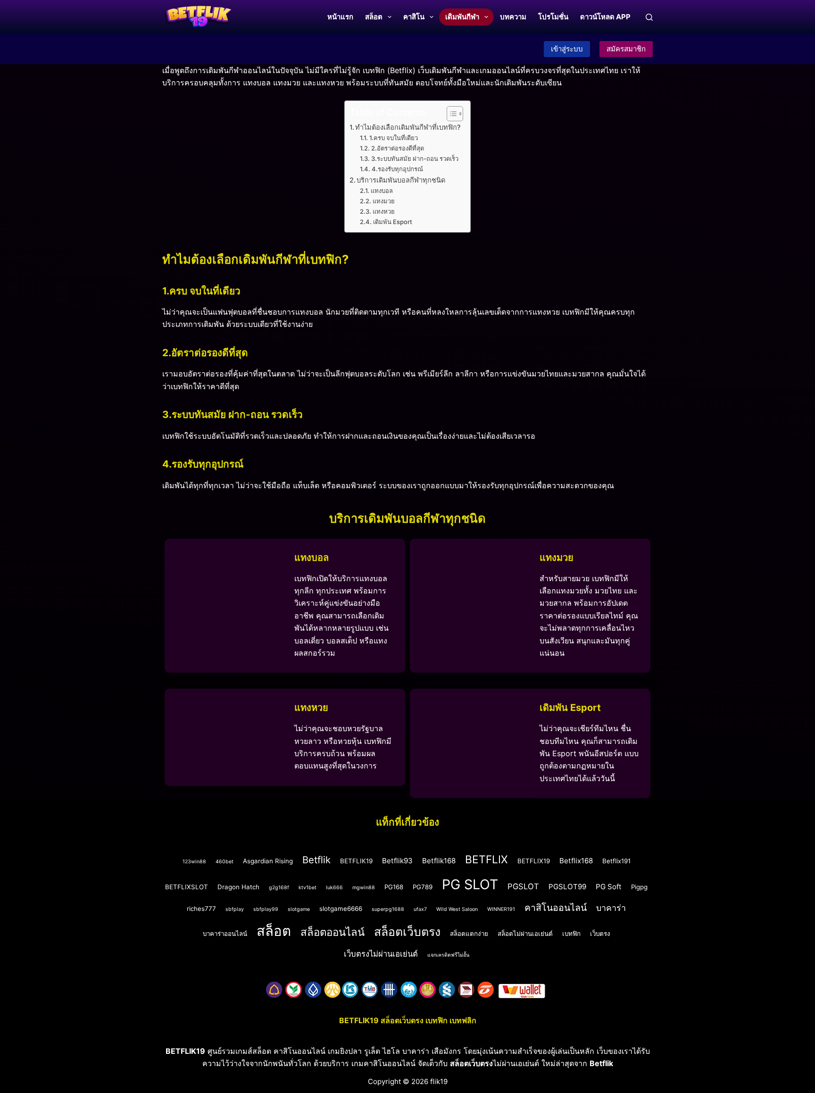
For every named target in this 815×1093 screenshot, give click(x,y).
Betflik (316, 860)
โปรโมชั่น (553, 16)
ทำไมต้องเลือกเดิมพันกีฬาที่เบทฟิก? (408, 127)
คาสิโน (413, 16)
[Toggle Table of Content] (450, 114)
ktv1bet (307, 887)
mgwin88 (363, 887)
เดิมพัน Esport (392, 221)
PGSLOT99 (567, 886)
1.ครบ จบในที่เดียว (393, 138)
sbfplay (234, 909)
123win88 (194, 862)
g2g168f (279, 887)
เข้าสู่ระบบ (567, 48)
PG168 (393, 887)
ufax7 (420, 909)
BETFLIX (486, 859)
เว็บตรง (600, 933)
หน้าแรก (340, 16)
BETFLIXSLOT (186, 887)
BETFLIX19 (533, 861)
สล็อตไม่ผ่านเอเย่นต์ (525, 933)
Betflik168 (439, 860)
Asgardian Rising (268, 861)
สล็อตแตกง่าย (469, 933)
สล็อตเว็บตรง (407, 932)
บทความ (513, 16)
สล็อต (374, 16)
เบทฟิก (571, 933)
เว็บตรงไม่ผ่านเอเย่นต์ (381, 954)
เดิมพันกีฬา (462, 16)
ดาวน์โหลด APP (605, 16)
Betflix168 (576, 860)
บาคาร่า (611, 908)
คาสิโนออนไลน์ (555, 907)
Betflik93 (397, 860)
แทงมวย (384, 201)
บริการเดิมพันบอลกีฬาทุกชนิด (401, 180)
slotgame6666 (340, 908)
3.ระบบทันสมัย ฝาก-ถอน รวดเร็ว (414, 158)
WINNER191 (501, 909)
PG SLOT (470, 884)
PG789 (422, 887)
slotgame (299, 909)
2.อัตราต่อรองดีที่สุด (397, 148)
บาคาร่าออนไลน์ (225, 933)
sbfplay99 (265, 909)
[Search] (649, 17)
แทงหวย (384, 211)
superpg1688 (388, 909)
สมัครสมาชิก (626, 48)
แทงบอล (382, 190)
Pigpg (639, 887)
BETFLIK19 (356, 861)
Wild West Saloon (457, 909)
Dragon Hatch (238, 887)
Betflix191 (616, 861)
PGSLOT (523, 886)
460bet (224, 862)
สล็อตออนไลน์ (332, 932)
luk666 (334, 887)
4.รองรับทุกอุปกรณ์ (397, 169)
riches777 (201, 908)
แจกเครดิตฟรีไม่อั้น (448, 955)
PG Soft (609, 886)
